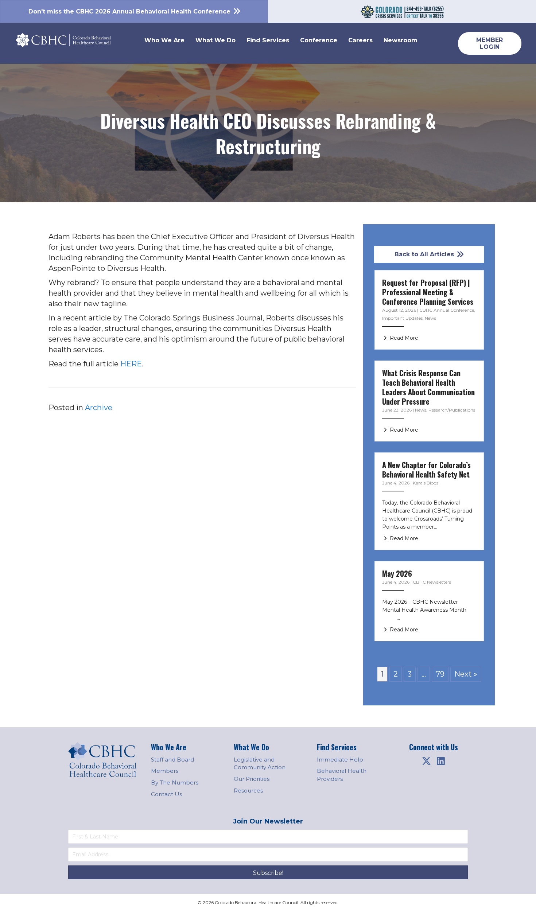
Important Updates (402, 318)
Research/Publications (451, 410)
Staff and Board (172, 759)
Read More (403, 338)
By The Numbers (174, 782)
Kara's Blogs (425, 483)
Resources (248, 790)
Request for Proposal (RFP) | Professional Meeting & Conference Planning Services (427, 292)
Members (164, 770)
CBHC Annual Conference (446, 310)
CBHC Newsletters (432, 582)
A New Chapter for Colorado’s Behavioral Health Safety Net (426, 469)
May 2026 (397, 573)
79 (440, 674)
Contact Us (166, 794)
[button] (426, 761)
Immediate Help (340, 759)
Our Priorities (251, 778)
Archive (98, 407)
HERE (131, 363)
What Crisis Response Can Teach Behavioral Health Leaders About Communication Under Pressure (428, 387)
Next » (465, 674)
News (430, 318)
